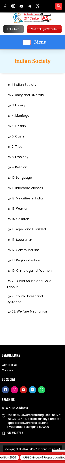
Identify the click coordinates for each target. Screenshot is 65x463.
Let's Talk (13, 29)
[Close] (62, 454)
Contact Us (9, 365)
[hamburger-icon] (27, 42)
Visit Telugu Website (44, 29)
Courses (7, 370)
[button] (58, 6)
